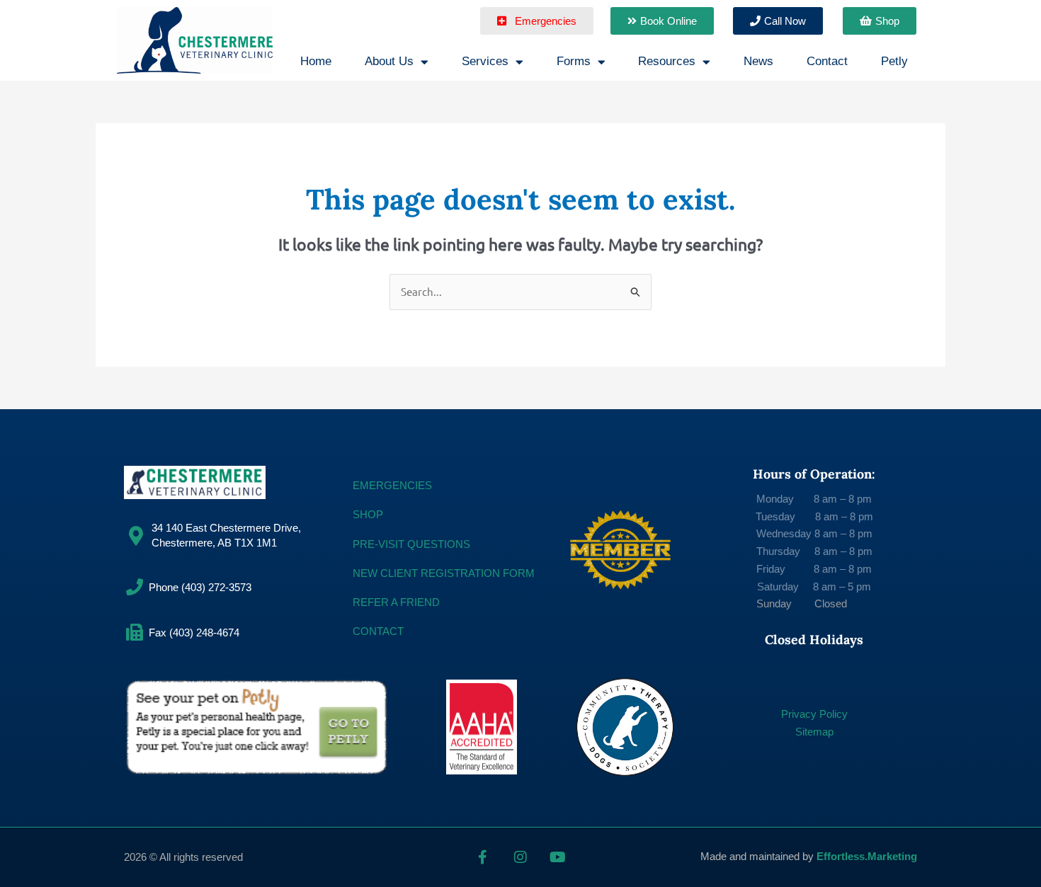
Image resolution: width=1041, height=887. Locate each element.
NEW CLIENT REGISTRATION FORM (444, 573)
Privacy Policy (814, 714)
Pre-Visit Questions (411, 544)
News (758, 61)
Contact (827, 61)
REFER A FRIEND (396, 602)
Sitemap (814, 732)
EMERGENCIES (392, 485)
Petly (894, 61)
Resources (666, 61)
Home (315, 61)
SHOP (368, 514)
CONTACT (378, 631)
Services (485, 61)
